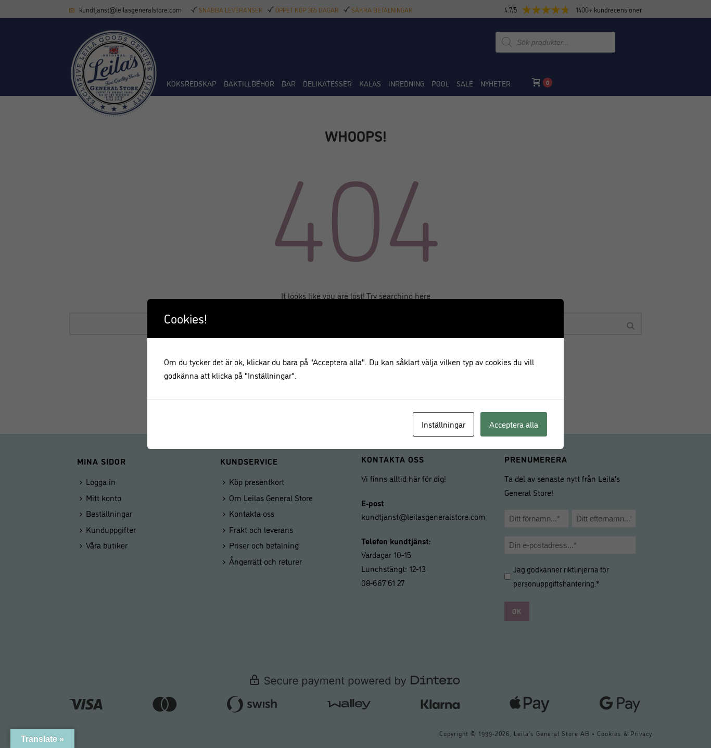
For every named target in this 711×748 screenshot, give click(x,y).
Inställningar (443, 424)
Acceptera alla (513, 424)
